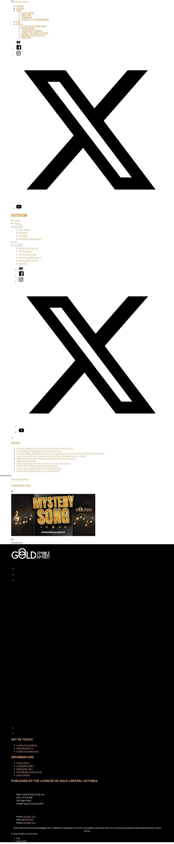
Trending (26, 17)
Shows (20, 8)
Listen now (17, 215)
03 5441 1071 (29, 816)
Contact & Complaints (26, 745)
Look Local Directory (33, 26)
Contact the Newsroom (35, 19)
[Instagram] (18, 55)
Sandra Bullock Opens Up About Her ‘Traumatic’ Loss (38, 471)
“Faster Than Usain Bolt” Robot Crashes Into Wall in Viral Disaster (43, 463)
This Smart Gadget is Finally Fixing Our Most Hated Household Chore (44, 448)
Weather (26, 15)
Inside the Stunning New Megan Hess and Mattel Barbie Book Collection (46, 458)
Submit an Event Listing (34, 33)
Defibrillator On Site (33, 35)
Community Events (32, 30)
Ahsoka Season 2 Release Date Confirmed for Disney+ (39, 451)
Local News (27, 12)
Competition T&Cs (25, 765)
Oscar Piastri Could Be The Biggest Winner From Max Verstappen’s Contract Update (51, 456)
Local (19, 24)
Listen (19, 6)
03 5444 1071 (29, 822)
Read (18, 10)
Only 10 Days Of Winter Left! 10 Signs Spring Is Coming (39, 468)
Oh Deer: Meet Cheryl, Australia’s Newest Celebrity (37, 466)
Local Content (23, 775)
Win (18, 21)
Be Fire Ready (28, 28)
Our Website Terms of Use (29, 772)
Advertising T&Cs (24, 769)
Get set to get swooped (26, 461)
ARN (18, 838)
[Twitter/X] (89, 202)
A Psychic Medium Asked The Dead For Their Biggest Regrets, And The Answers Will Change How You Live (60, 453)
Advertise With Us (24, 748)
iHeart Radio (21, 841)
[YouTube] (18, 208)
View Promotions (21, 485)
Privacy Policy (22, 762)
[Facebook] (18, 49)
